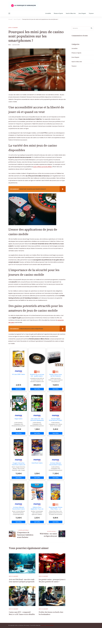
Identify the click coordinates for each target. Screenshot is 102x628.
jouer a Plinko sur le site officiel (42, 166)
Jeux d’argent (82, 13)
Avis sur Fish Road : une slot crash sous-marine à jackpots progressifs (21, 580)
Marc (9, 44)
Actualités (48, 13)
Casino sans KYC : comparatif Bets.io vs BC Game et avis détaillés (22, 613)
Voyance (91, 13)
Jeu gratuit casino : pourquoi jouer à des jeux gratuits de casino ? (52, 580)
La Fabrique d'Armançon (23, 625)
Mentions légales (50, 625)
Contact (43, 625)
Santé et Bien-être (71, 13)
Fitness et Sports (58, 13)
